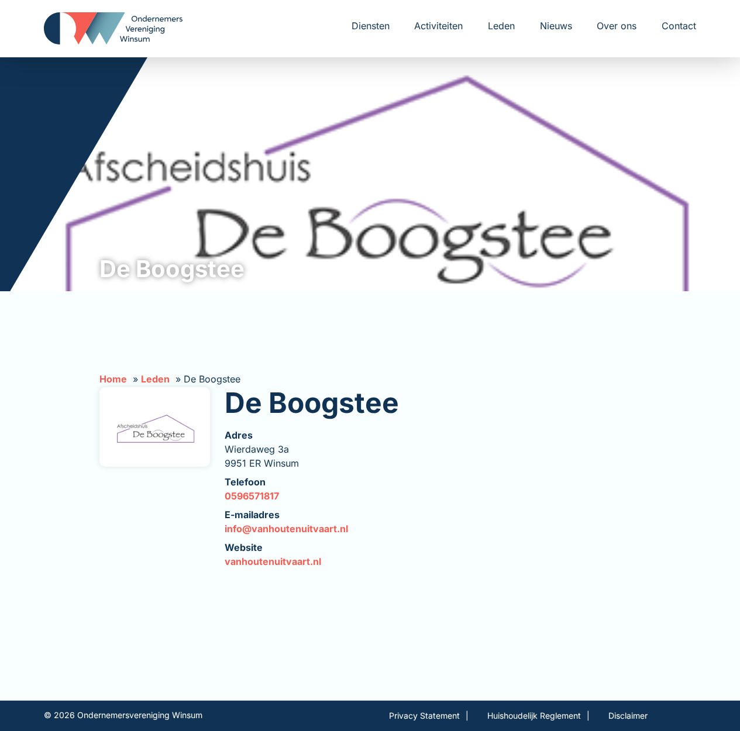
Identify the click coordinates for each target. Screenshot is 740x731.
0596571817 (252, 496)
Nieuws (556, 26)
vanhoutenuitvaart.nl (273, 561)
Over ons (616, 26)
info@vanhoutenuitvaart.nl (286, 529)
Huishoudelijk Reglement (534, 715)
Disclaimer (628, 715)
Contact (679, 26)
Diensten (371, 26)
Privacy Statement (424, 715)
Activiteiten (438, 26)
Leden (501, 26)
